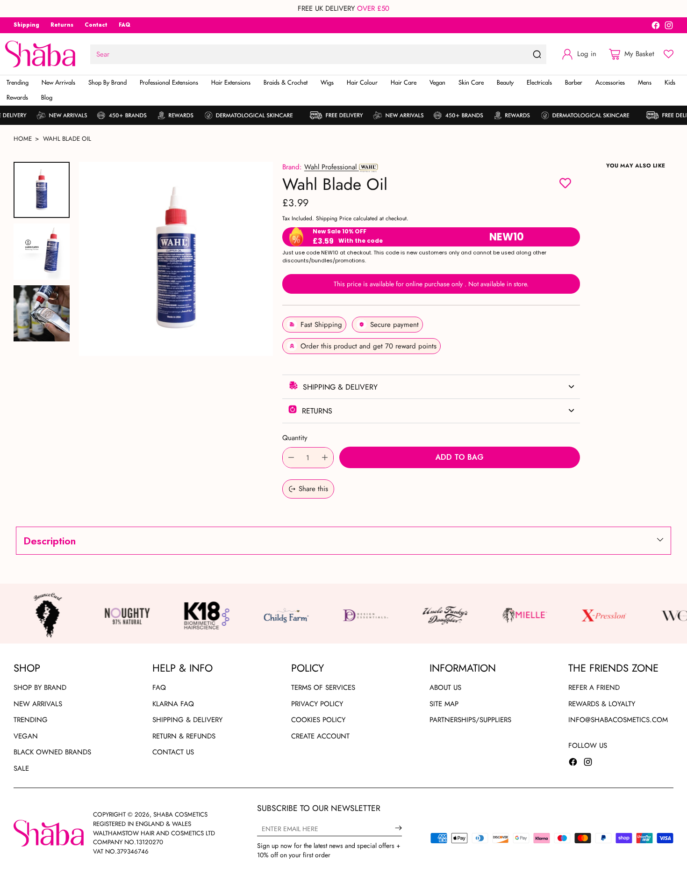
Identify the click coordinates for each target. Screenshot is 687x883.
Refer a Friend (594, 687)
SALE (21, 768)
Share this (313, 489)
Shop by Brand (40, 687)
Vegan (26, 736)
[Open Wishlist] (668, 54)
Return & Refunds (183, 736)
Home (23, 138)
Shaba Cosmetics (180, 814)
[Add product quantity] (324, 458)
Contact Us (173, 752)
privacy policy (317, 704)
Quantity (295, 438)
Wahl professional (331, 167)
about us (445, 687)
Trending (31, 720)
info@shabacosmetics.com (618, 720)
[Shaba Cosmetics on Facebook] (655, 27)
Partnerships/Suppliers (470, 720)
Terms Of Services (323, 687)
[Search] (537, 54)
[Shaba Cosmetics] (40, 54)
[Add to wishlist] (565, 184)
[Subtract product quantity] (291, 458)
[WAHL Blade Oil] (175, 258)
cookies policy (318, 720)
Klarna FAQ (173, 704)
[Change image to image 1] (42, 190)
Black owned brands (52, 752)
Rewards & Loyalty (601, 704)
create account (320, 736)
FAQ (159, 687)
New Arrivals (38, 704)
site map (443, 704)
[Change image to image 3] (42, 313)
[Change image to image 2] (42, 252)
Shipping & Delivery (187, 720)
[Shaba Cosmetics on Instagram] (668, 27)
